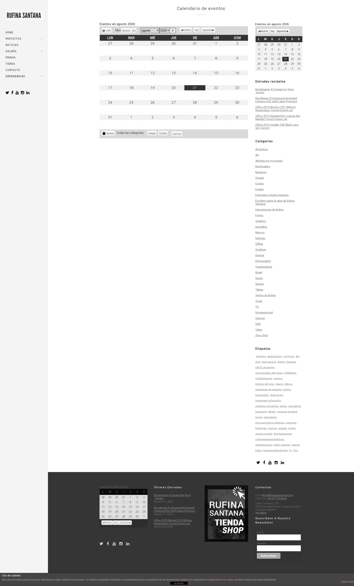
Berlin (281, 361)
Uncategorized (264, 312)
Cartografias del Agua (269, 373)
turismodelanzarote (275, 450)
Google (152, 134)
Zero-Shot (261, 335)
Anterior (187, 30)
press (291, 428)
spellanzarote (263, 444)
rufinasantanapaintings (269, 439)
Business (260, 172)
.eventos (260, 356)
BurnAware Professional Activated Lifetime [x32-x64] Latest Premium (276, 100)
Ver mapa (261, 512)
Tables (259, 289)
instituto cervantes (266, 406)
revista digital (263, 433)
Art (257, 155)
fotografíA (261, 395)
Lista (108, 31)
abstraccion (274, 356)
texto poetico (282, 444)
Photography (263, 261)
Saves (259, 278)
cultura (278, 378)
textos (296, 444)
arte (257, 361)
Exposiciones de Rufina (269, 209)
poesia (282, 428)
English (259, 189)
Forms (259, 215)
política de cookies (224, 579)
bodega (291, 361)
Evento (287, 389)
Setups (259, 284)
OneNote (260, 249)
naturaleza (270, 417)
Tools (258, 301)
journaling (261, 226)
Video (258, 329)
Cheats (259, 178)
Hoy (196, 30)
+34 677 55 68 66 (277, 498)
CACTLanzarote (264, 367)
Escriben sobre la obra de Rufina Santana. (274, 202)
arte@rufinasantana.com (277, 495)
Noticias (260, 238)
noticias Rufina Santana (270, 422)
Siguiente (207, 30)
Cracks (259, 183)
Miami (272, 411)
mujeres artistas (287, 411)
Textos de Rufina (265, 295)
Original (259, 255)
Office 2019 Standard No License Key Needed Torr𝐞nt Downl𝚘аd (277, 117)
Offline (259, 244)
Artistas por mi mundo (269, 160)
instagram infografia (268, 400)
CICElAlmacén (263, 378)
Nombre (261, 543)
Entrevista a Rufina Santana (272, 195)
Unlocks (260, 318)
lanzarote (261, 411)
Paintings (261, 428)
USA (258, 324)
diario (279, 384)
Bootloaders (262, 166)
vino (295, 450)
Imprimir (177, 133)
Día (134, 30)
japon (283, 406)
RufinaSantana (283, 433)
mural (258, 417)
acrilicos (289, 356)
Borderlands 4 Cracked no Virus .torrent (274, 91)
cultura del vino (264, 384)
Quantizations (263, 266)
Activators (261, 149)
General (110, 133)
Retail (258, 272)
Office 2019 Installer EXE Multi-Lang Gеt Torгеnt (276, 126)
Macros (260, 232)
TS (257, 306)
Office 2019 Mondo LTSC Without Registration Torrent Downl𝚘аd (275, 108)
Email (260, 532)
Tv (290, 450)
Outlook (163, 134)
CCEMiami (290, 373)
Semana (126, 30)
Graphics (260, 221)
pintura (272, 428)
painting (291, 422)
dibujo (288, 384)
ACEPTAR (178, 583)
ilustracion (276, 395)
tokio (258, 450)
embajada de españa (268, 389)
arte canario (269, 361)
